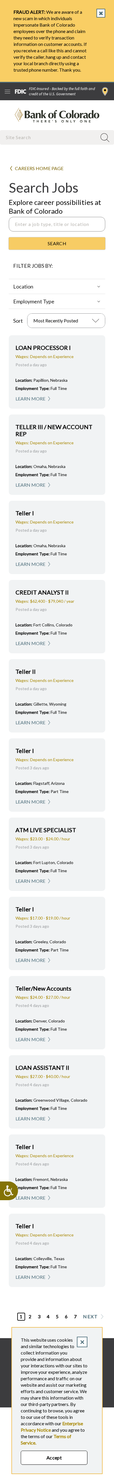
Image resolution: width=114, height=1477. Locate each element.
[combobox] (49, 137)
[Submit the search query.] (57, 243)
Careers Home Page (39, 168)
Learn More (30, 398)
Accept (54, 1457)
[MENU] (7, 91)
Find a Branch (105, 91)
